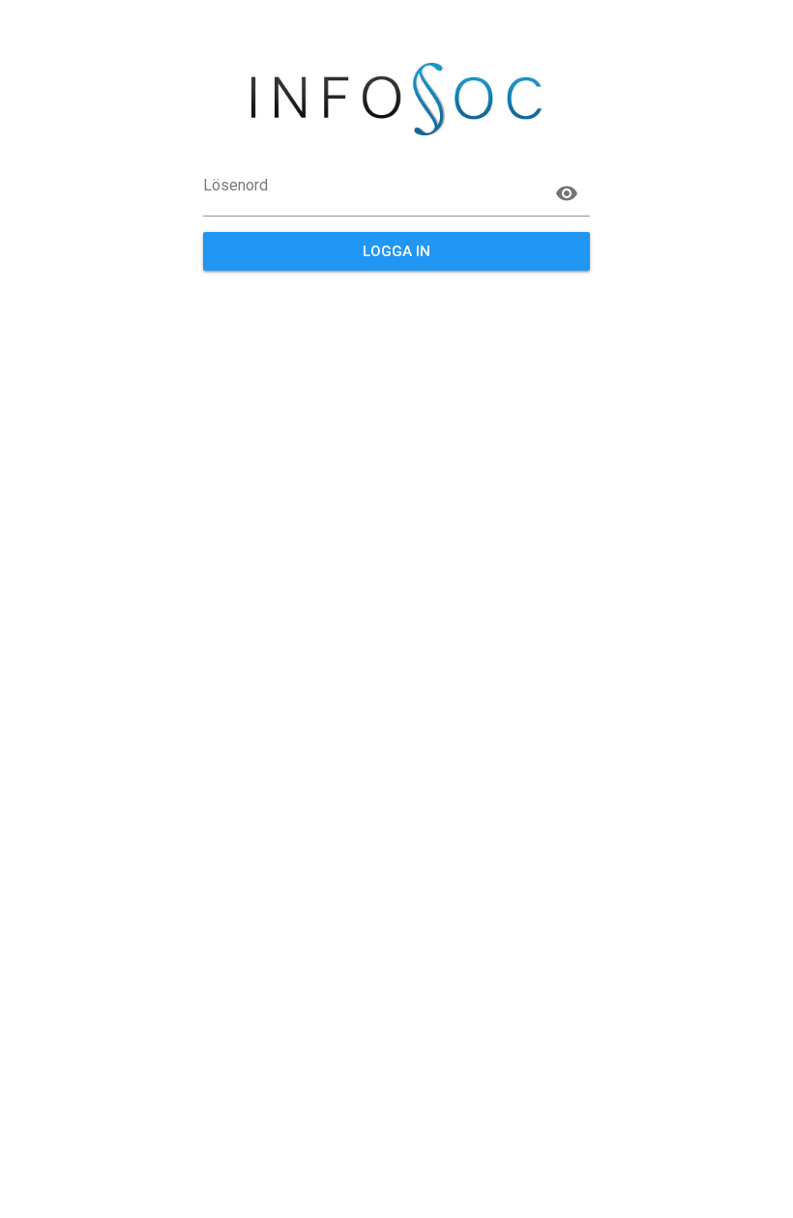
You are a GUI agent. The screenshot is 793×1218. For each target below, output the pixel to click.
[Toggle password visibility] (566, 193)
